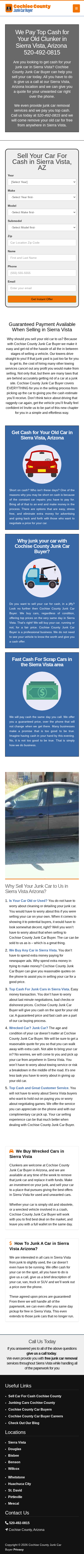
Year (11, 175)
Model (12, 205)
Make (11, 190)
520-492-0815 (42, 52)
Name (11, 251)
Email (11, 281)
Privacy (18, 1549)
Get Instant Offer (42, 299)
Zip (10, 236)
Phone (12, 266)
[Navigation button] (76, 8)
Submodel (15, 220)
